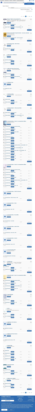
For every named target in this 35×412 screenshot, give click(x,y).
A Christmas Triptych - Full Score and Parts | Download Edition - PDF (14, 115)
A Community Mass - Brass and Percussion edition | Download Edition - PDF (15, 150)
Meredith (14, 0)
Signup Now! (7, 400)
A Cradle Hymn (9, 261)
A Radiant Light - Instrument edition (9, 353)
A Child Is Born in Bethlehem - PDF (9, 62)
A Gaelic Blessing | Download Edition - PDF (11, 302)
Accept (4, 409)
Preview (12, 25)
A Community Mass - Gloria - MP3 (9, 209)
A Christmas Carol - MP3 (8, 88)
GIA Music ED (6, 0)
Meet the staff (20, 399)
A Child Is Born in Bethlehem (12, 54)
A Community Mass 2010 (11, 249)
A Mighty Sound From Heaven (12, 333)
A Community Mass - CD (8, 134)
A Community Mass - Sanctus (12, 238)
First (21, 16)
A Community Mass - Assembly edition (10, 172)
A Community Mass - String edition (9, 142)
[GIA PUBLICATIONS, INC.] (1, 2)
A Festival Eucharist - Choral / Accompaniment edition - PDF (13, 285)
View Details (8, 70)
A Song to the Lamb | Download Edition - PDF (11, 372)
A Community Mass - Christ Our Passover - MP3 (11, 197)
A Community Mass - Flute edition (9, 139)
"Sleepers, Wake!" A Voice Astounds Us (10, 24)
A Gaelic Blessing (10, 294)
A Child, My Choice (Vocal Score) (13, 68)
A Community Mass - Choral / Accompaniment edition (16, 121)
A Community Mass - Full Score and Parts (10, 177)
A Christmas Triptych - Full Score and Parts (10, 112)
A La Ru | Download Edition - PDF (9, 316)
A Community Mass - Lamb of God (13, 226)
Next (29, 16)
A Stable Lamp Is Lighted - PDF (9, 386)
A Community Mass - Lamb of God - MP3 (10, 232)
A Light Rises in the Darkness (8, 328)
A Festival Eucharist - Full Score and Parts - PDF (11, 288)
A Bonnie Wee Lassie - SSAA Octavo (13, 43)
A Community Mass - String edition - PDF (10, 158)
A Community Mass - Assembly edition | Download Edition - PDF (14, 147)
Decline (11, 409)
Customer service (20, 396)
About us (20, 398)
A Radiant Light (9, 345)
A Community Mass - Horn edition (13, 214)
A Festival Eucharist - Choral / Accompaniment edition (16, 275)
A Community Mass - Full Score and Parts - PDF (11, 185)
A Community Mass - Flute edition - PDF (10, 155)
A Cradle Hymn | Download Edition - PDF (10, 269)
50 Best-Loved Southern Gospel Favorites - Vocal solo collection (14, 37)
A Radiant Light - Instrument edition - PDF (10, 358)
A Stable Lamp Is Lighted (11, 378)
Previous (24, 16)
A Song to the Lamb (10, 364)
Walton (11, 0)
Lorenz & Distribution (20, 0)
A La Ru (8, 308)
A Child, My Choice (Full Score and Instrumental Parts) (12, 76)
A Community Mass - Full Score (9, 136)
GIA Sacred (2, 0)
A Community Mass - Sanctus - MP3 (10, 244)
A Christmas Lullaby (7, 99)
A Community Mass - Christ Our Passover (14, 191)
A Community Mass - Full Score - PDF (10, 182)
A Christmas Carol (10, 82)
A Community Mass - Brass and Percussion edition (12, 131)
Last (31, 16)
